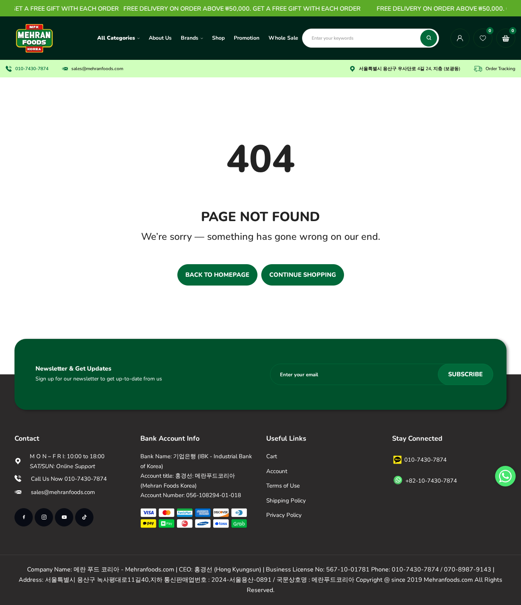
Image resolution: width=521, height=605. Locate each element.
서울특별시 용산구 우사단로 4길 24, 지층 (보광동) (409, 69)
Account (276, 471)
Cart (271, 456)
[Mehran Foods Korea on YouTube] (64, 517)
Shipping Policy (286, 500)
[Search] (428, 38)
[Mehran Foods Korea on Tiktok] (84, 517)
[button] (505, 476)
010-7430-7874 (31, 69)
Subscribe (465, 374)
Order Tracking (500, 69)
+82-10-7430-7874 (431, 481)
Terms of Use (283, 485)
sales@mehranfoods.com (97, 69)
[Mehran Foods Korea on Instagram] (44, 517)
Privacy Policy (284, 515)
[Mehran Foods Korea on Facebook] (23, 517)
